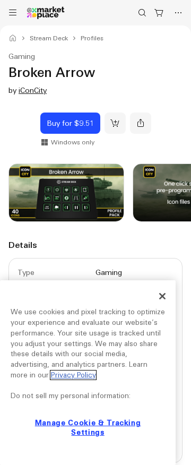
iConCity (33, 90)
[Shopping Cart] (159, 12)
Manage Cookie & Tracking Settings (88, 427)
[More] (178, 12)
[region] (88, 372)
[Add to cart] (115, 123)
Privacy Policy (73, 375)
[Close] (162, 296)
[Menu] (12, 12)
